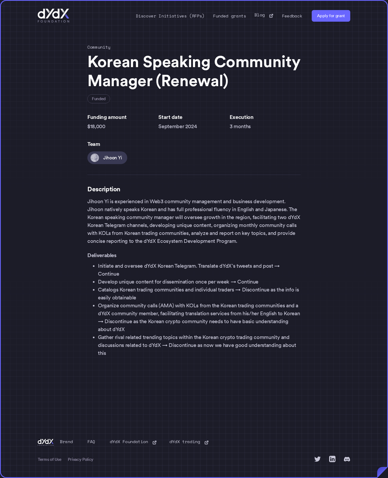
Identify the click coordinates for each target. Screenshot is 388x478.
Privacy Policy (80, 459)
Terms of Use (49, 459)
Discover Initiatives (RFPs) (170, 16)
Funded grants (229, 16)
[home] (53, 15)
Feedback (292, 16)
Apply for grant (331, 15)
